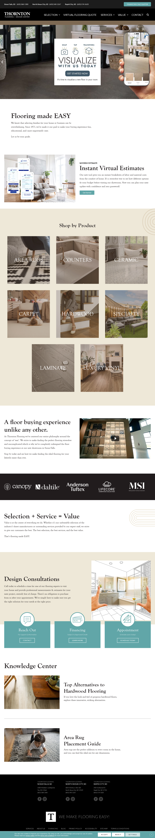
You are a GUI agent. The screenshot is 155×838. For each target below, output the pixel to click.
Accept (104, 834)
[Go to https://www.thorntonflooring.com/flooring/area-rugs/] (28, 260)
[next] (152, 62)
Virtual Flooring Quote (79, 14)
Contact (137, 14)
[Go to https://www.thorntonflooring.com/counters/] (77, 260)
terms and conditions (47, 835)
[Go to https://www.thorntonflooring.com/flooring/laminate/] (53, 368)
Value (122, 14)
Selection (51, 14)
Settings (133, 834)
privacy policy (30, 835)
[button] (59, 14)
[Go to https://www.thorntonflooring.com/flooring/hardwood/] (77, 314)
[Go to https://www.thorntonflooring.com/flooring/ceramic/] (126, 260)
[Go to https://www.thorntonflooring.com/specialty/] (126, 314)
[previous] (2, 62)
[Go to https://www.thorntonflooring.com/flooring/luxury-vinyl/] (102, 368)
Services (106, 14)
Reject (118, 834)
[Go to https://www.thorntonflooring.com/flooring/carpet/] (28, 314)
